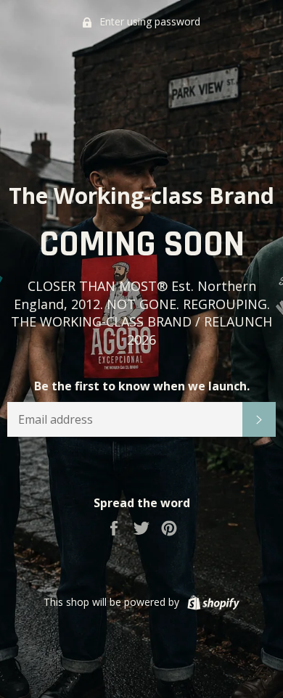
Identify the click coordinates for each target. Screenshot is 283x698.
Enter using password (148, 21)
